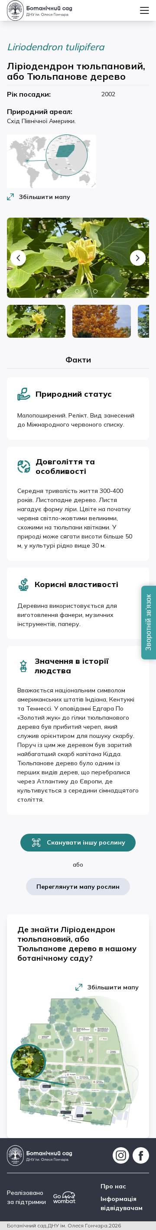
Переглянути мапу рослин (78, 887)
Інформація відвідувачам (122, 1203)
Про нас (113, 1186)
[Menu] (144, 10)
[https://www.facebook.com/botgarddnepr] (141, 1155)
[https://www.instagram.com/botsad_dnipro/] (121, 1155)
